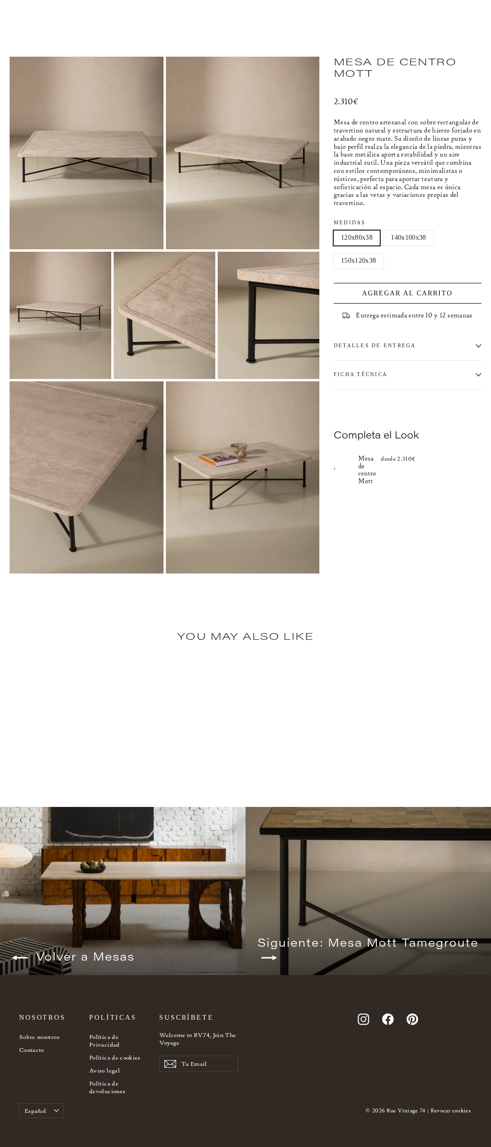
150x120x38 (358, 260)
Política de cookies (114, 1057)
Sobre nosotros (39, 1036)
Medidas (350, 222)
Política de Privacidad (104, 1040)
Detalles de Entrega (375, 345)
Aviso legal (104, 1070)
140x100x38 (408, 237)
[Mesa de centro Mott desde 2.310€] (346, 469)
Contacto (31, 1049)
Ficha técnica (360, 374)
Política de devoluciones (107, 1087)
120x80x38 (357, 237)
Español (35, 1110)
